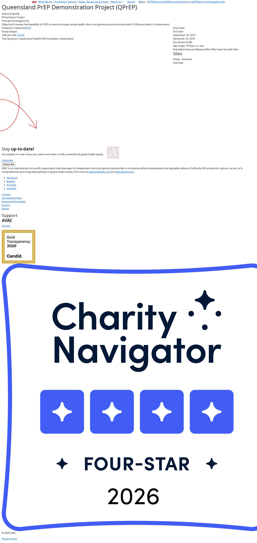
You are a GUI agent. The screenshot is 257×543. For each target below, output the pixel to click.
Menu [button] (142, 1)
